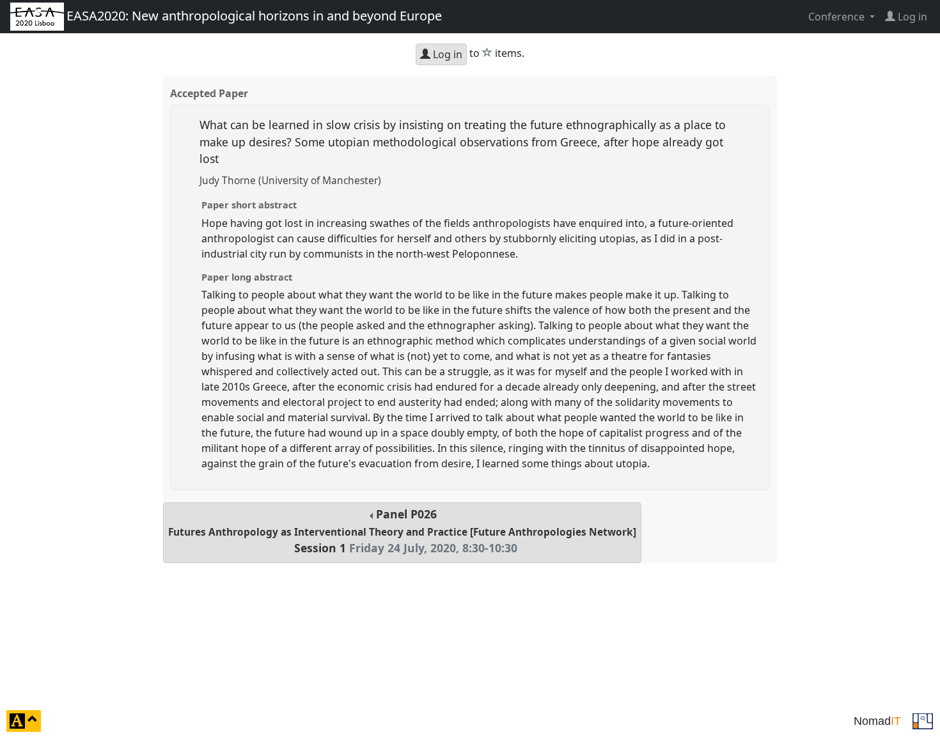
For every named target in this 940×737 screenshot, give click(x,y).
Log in (446, 54)
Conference (837, 17)
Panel (402, 530)
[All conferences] (923, 720)
